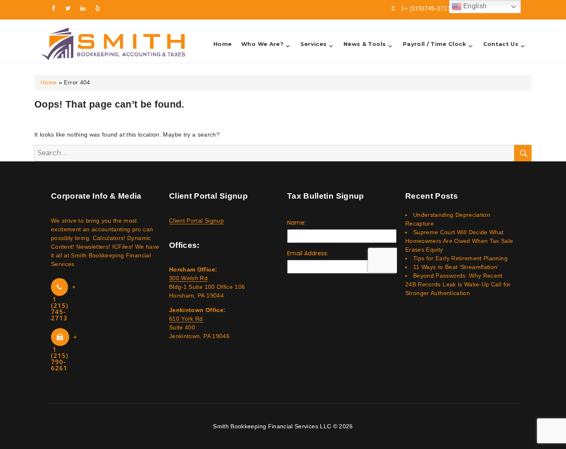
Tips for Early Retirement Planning (460, 258)
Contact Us (501, 44)
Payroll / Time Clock (434, 44)
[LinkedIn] (83, 8)
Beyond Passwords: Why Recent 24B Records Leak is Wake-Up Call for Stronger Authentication (458, 284)
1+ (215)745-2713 (426, 8)
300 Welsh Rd (188, 278)
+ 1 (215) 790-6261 (64, 352)
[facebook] (53, 8)
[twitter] (68, 8)
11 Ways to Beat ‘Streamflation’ (456, 267)
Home (222, 44)
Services (313, 44)
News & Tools (364, 44)
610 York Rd (186, 318)
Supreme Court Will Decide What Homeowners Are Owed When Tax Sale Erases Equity (459, 241)
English (474, 6)
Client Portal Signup (196, 220)
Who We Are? (262, 44)
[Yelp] (98, 8)
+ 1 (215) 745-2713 (63, 302)
